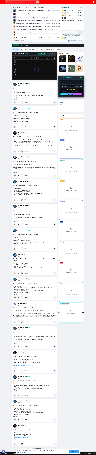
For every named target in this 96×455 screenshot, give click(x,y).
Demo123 (68, 37)
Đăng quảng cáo (80, 115)
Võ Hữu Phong (70, 12)
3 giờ (19, 207)
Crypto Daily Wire (22, 156)
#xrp (28, 437)
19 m (19, 85)
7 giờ (19, 353)
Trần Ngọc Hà (69, 15)
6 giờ (19, 305)
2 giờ (19, 134)
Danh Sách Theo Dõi (51, 53)
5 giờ (19, 256)
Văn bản (24, 49)
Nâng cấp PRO (71, 94)
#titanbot (62, 102)
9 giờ (19, 402)
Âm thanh (49, 49)
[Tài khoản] (93, 2)
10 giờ (19, 427)
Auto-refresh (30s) (73, 40)
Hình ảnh (33, 49)
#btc (61, 110)
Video (41, 49)
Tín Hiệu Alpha (21, 303)
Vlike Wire (20, 132)
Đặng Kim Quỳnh (70, 20)
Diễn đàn (22, 40)
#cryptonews (24, 365)
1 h (18, 109)
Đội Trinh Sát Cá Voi (23, 83)
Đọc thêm (15, 99)
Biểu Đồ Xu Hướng (42, 53)
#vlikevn (61, 104)
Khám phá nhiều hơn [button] (22, 452)
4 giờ (19, 231)
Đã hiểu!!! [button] (72, 451)
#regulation (30, 365)
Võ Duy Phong (70, 18)
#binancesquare (17, 365)
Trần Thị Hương (70, 10)
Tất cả (16, 49)
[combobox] (22, 1)
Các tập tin (58, 49)
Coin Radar (20, 254)
